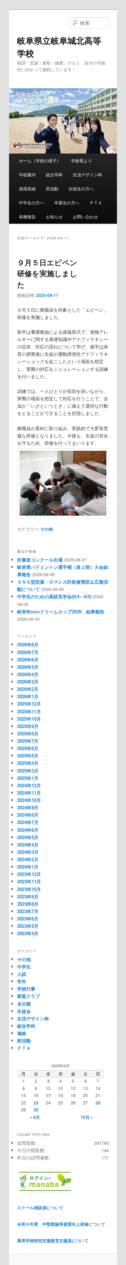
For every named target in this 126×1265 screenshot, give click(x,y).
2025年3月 (27, 770)
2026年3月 (27, 681)
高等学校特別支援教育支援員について (53, 1240)
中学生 (24, 966)
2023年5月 (27, 926)
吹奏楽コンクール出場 (40, 559)
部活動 (52, 188)
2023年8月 (27, 903)
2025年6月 (27, 748)
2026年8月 (27, 644)
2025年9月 (27, 726)
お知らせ (54, 216)
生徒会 (24, 1011)
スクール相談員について (40, 1207)
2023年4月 (27, 933)
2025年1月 (27, 778)
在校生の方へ (81, 188)
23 (36, 1103)
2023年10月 (29, 889)
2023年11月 (29, 881)
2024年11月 (29, 792)
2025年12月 (29, 703)
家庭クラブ (28, 996)
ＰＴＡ (96, 202)
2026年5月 (27, 667)
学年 (21, 981)
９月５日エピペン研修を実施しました (47, 273)
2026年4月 (27, 674)
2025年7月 (27, 740)
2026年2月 (27, 689)
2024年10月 (29, 800)
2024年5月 (27, 837)
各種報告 (27, 216)
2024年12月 (29, 785)
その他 (46, 529)
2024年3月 (27, 852)
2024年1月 (27, 866)
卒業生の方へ (66, 202)
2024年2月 (27, 859)
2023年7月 (27, 911)
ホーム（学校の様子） (40, 160)
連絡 (21, 1033)
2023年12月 (29, 874)
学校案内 (27, 174)
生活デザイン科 (87, 174)
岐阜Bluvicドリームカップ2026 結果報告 (60, 611)
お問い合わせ (85, 216)
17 (48, 1095)
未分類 (24, 1003)
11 (60, 1088)
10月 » (86, 1117)
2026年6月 (27, 659)
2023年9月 (27, 896)
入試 (21, 974)
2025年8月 (27, 733)
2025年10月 (29, 718)
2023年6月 (27, 918)
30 (36, 1110)
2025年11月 (29, 711)
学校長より (81, 160)
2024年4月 (27, 844)
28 (98, 1103)
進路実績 (27, 188)
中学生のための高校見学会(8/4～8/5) (54, 596)
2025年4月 (27, 763)
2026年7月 (27, 652)
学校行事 (26, 988)
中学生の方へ (31, 202)
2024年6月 (27, 830)
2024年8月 (27, 814)
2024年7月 (27, 822)
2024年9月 (27, 807)
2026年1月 (27, 696)
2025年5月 (27, 755)
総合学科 (54, 174)
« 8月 (35, 1117)
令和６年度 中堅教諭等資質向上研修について (61, 1224)
